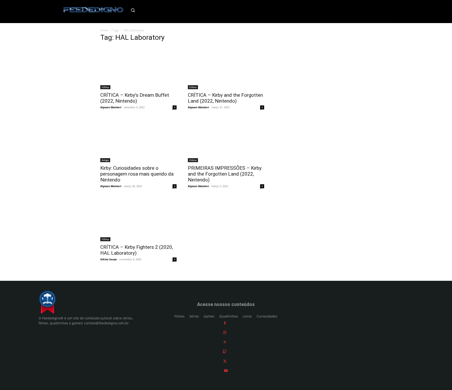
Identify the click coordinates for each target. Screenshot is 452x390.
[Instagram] (224, 332)
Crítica (105, 87)
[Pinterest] (225, 342)
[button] (143, 10)
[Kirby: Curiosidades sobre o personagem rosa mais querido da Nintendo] (138, 140)
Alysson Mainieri (110, 107)
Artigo (105, 160)
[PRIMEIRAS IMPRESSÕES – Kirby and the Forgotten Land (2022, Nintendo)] (226, 140)
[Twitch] (224, 352)
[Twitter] (225, 361)
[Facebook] (225, 323)
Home (104, 30)
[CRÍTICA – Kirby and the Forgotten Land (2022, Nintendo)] (226, 67)
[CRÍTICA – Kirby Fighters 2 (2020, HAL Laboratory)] (138, 219)
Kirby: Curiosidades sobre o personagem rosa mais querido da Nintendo (137, 174)
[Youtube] (226, 371)
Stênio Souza (108, 259)
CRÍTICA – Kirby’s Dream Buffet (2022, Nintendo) (134, 98)
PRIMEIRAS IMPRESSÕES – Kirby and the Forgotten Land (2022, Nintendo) (225, 174)
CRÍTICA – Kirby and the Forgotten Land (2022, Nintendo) (225, 98)
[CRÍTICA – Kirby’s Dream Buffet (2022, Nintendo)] (138, 67)
